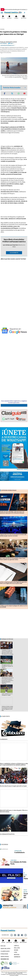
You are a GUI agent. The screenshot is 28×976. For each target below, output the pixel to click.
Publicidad (4, 954)
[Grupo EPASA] (5, 968)
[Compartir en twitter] (12, 93)
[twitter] (18, 935)
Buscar (3, 946)
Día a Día (17, 948)
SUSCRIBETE (14, 252)
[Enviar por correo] (24, 93)
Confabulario (3, 739)
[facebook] (15, 935)
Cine (15, 952)
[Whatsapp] (11, 935)
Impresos (17, 957)
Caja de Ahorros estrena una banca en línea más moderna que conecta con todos (13, 535)
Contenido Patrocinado (8, 490)
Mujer (16, 950)
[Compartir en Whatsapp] (19, 93)
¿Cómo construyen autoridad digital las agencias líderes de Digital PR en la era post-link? (13, 582)
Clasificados (5, 951)
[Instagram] (25, 935)
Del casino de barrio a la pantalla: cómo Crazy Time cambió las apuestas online (12, 558)
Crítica (16, 945)
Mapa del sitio (5, 948)
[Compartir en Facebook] (4, 93)
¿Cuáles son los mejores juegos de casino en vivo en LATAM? (13, 606)
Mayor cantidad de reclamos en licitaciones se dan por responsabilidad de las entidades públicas (14, 764)
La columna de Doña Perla (7, 834)
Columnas (4, 844)
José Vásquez (3, 43)
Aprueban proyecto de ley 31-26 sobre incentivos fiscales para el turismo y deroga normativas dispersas (8, 680)
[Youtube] (22, 935)
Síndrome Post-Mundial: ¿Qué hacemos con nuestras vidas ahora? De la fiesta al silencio (12, 512)
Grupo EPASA (5, 956)
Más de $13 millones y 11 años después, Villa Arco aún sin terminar (14, 811)
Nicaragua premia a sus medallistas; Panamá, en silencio (7, 666)
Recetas (16, 954)
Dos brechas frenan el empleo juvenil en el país (13, 786)
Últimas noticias (7, 639)
